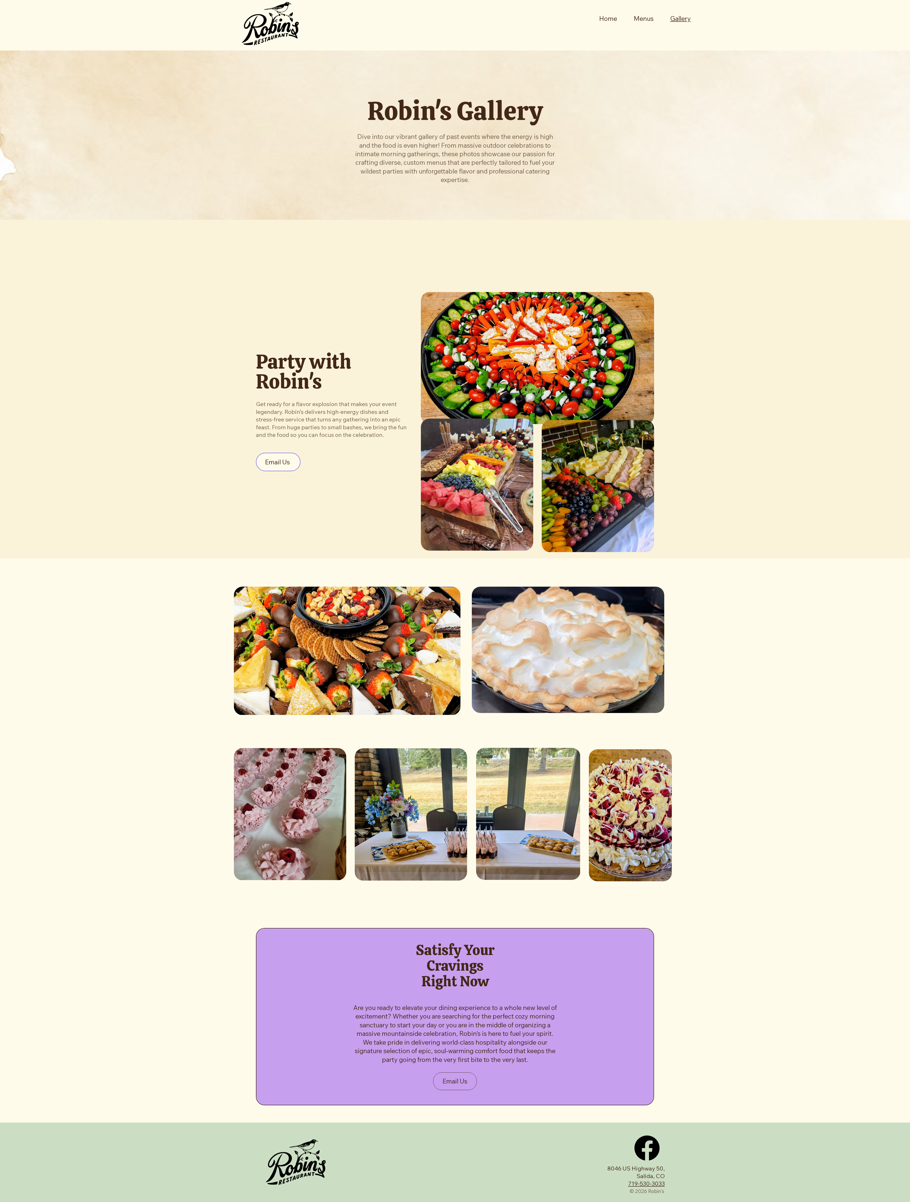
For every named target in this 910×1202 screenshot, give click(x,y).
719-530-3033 (646, 1183)
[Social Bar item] (647, 1148)
